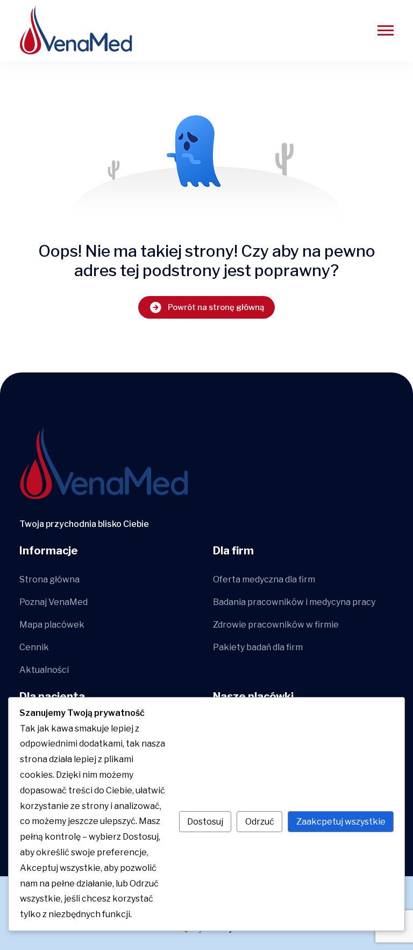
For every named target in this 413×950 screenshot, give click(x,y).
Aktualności (44, 670)
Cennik (34, 647)
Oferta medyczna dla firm (264, 579)
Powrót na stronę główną (216, 307)
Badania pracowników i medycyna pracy (294, 602)
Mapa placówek (51, 625)
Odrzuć (259, 822)
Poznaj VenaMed (53, 602)
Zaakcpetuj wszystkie (341, 822)
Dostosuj (205, 822)
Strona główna (49, 579)
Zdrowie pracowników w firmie (276, 625)
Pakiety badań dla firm (258, 647)
